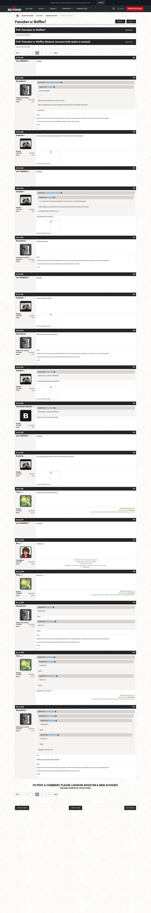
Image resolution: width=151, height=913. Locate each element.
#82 (134, 57)
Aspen (117, 512)
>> (61, 82)
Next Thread (130, 808)
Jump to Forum (75, 808)
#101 (133, 707)
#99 (134, 602)
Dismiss (101, 3)
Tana (129, 508)
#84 (134, 132)
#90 (134, 330)
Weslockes (48, 607)
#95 (134, 489)
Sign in (122, 8)
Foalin (133, 512)
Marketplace (82, 8)
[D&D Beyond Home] (14, 8)
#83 (134, 78)
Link (121, 512)
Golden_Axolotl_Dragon (52, 82)
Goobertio (50, 87)
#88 (134, 274)
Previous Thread (22, 808)
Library (53, 8)
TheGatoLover (49, 621)
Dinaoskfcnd (49, 372)
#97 (134, 540)
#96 (134, 520)
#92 (134, 403)
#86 (134, 188)
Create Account (135, 9)
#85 (134, 168)
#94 (134, 452)
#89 (134, 294)
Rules (41, 8)
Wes (114, 512)
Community (66, 8)
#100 (133, 652)
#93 (134, 432)
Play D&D (28, 8)
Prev (17, 53)
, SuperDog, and (126, 512)
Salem (111, 512)
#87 (134, 237)
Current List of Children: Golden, (100, 512)
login (75, 785)
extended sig (86, 567)
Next (55, 53)
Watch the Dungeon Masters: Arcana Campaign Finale (70, 3)
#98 (134, 571)
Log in (18, 35)
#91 (134, 367)
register (90, 785)
